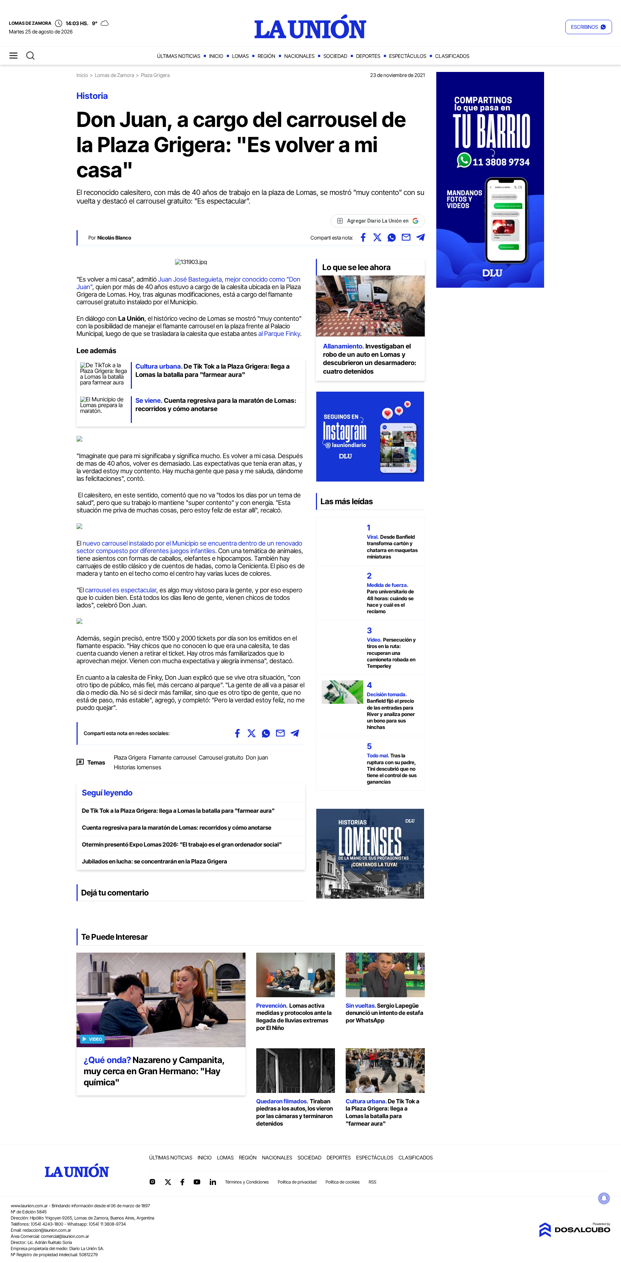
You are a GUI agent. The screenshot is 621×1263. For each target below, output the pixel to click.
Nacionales (299, 56)
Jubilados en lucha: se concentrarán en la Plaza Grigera (154, 861)
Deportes (368, 56)
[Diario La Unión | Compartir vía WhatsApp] (391, 237)
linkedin (213, 1181)
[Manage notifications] (604, 1198)
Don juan (257, 757)
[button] (588, 27)
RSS (372, 1182)
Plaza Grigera (130, 757)
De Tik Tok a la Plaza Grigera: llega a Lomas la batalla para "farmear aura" (178, 810)
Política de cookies (343, 1182)
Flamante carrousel (172, 757)
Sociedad (335, 56)
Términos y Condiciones (247, 1182)
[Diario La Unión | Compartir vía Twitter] (377, 237)
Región (266, 56)
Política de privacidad (297, 1182)
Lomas (240, 56)
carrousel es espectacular (120, 590)
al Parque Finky (279, 333)
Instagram (152, 1181)
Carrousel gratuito (221, 757)
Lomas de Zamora (114, 75)
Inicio (216, 56)
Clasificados (452, 56)
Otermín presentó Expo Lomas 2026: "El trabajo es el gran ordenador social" (182, 844)
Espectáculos (407, 56)
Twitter (168, 1182)
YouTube (197, 1182)
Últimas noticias (178, 56)
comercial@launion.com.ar (65, 1236)
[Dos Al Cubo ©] (574, 1235)
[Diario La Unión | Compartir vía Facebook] (363, 237)
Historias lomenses (137, 767)
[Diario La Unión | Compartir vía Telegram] (420, 237)
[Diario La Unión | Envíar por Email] (406, 237)
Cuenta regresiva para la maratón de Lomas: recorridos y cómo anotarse (176, 827)
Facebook (182, 1182)
